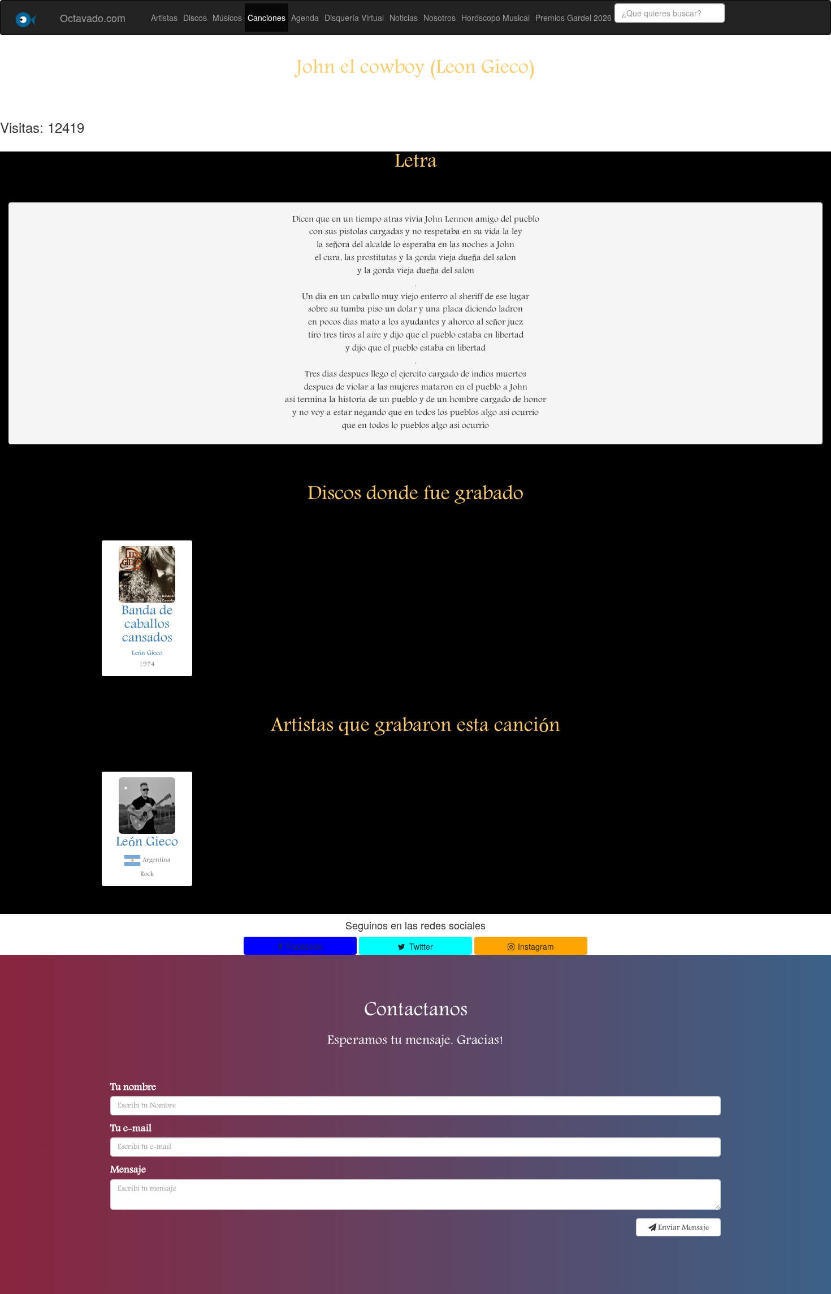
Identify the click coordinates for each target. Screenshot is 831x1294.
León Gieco (147, 653)
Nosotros (439, 17)
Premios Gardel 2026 (573, 17)
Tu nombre (133, 1088)
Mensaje (128, 1171)
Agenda (305, 17)
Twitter (420, 946)
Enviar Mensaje (682, 1228)
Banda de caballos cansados (147, 625)
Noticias (403, 17)
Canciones (266, 17)
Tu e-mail (131, 1129)
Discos (195, 17)
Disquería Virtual (354, 17)
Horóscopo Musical (495, 17)
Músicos (227, 17)
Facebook (303, 946)
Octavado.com (92, 17)
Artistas (164, 17)
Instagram (535, 946)
